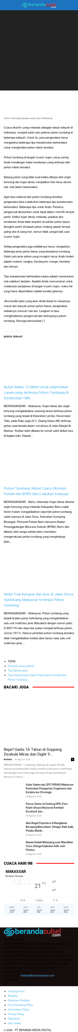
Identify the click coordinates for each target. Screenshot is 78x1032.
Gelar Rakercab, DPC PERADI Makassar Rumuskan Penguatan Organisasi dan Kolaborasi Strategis (50, 788)
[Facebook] (7, 984)
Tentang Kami (16, 991)
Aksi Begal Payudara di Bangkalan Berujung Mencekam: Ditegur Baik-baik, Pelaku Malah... (49, 827)
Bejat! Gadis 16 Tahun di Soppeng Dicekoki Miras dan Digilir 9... (33, 752)
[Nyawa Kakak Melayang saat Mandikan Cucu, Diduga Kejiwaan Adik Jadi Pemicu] (13, 847)
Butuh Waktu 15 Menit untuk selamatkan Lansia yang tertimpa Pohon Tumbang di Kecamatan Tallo (36, 392)
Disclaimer (14, 1018)
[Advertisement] (39, 51)
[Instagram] (15, 983)
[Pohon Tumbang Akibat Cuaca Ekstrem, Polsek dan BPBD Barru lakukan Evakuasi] (39, 462)
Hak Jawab (14, 1023)
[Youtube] (30, 984)
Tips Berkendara (18, 670)
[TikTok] (22, 984)
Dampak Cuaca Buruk (21, 666)
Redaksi (8, 759)
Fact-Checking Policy (20, 1005)
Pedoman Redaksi (19, 1000)
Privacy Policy (16, 1014)
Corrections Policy (18, 1009)
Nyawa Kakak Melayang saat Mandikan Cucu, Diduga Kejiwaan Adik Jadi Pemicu (49, 846)
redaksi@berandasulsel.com (37, 975)
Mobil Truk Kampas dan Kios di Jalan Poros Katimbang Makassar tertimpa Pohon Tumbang (38, 599)
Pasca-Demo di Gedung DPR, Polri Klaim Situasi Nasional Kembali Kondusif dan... (47, 807)
